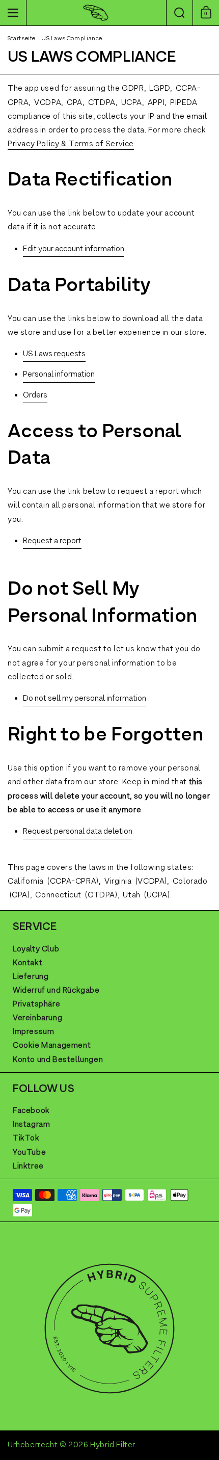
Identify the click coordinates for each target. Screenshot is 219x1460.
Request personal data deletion (77, 832)
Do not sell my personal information (84, 699)
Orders (35, 395)
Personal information (59, 374)
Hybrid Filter (112, 1445)
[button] (179, 12)
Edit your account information (73, 249)
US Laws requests (54, 354)
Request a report (52, 541)
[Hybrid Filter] (95, 13)
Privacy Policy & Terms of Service (71, 144)
